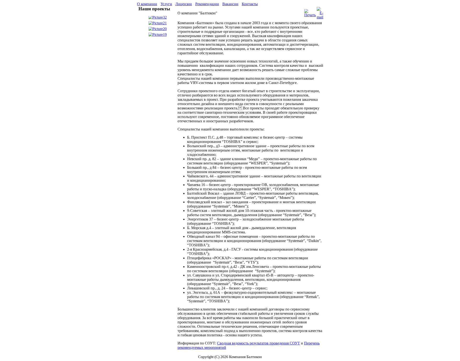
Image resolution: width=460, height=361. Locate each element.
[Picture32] (157, 18)
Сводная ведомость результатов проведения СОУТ (258, 343)
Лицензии (183, 4)
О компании (147, 4)
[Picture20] (157, 30)
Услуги (166, 4)
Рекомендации (207, 4)
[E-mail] (320, 12)
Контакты (250, 4)
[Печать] (310, 12)
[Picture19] (157, 36)
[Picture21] (157, 24)
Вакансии (230, 4)
